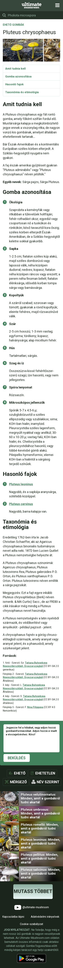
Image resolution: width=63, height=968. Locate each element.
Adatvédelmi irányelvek (45, 916)
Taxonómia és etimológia (22, 92)
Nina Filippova (35, 707)
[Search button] (4, 15)
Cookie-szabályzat (31, 924)
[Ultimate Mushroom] (31, 5)
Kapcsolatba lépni (13, 916)
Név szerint (48, 782)
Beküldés (17, 758)
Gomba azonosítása (18, 76)
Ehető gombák (13, 25)
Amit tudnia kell (15, 68)
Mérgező (18, 782)
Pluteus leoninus (21, 484)
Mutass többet (33, 891)
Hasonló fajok (14, 84)
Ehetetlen (45, 773)
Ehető (19, 773)
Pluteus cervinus (21, 504)
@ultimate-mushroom (35, 907)
